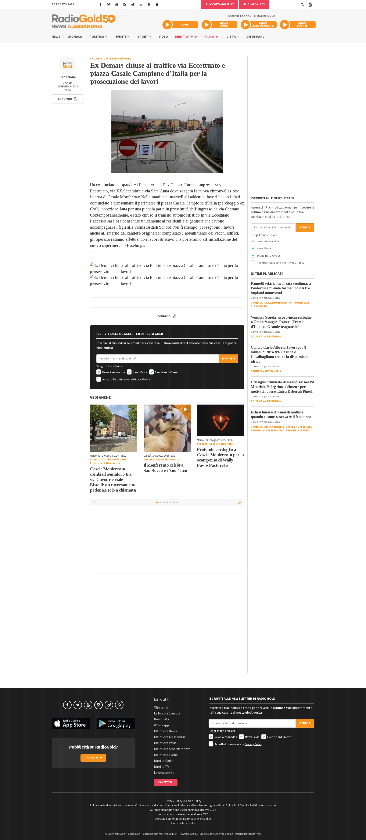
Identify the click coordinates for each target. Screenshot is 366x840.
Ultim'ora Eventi (166, 755)
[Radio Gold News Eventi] (297, 24)
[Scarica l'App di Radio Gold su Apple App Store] (71, 723)
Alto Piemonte (274, 427)
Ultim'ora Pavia (165, 743)
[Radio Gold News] (180, 24)
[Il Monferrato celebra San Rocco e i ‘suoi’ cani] (167, 428)
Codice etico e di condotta (152, 805)
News (56, 37)
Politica (97, 37)
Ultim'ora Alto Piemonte (172, 749)
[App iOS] (157, 4)
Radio (210, 37)
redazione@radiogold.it (220, 834)
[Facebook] (101, 4)
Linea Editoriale (180, 805)
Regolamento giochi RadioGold (212, 805)
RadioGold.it (133, 834)
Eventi (121, 37)
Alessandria (272, 336)
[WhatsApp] (141, 4)
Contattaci (165, 782)
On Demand (255, 37)
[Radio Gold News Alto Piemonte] (258, 24)
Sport (143, 37)
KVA (259, 834)
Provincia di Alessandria (105, 463)
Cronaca (74, 37)
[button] (67, 99)
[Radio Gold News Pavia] (219, 24)
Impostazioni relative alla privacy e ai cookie (183, 819)
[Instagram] (125, 4)
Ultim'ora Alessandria (170, 737)
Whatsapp (161, 725)
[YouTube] (117, 4)
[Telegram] (133, 4)
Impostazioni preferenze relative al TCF (183, 814)
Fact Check (241, 805)
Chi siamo (161, 707)
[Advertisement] (167, 540)
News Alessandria (113, 372)
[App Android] (149, 4)
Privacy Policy (141, 379)
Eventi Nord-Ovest (166, 372)
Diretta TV (184, 37)
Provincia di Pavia (297, 430)
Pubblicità (161, 719)
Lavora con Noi (164, 772)
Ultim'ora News (165, 731)
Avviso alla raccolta (183, 823)
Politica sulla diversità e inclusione (111, 805)
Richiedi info (93, 758)
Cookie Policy (192, 801)
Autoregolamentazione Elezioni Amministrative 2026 (183, 810)
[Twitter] (109, 4)
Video (163, 37)
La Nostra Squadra (167, 713)
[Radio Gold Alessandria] (83, 20)
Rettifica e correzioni (263, 805)
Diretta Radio (163, 760)
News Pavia (139, 372)
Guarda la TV (256, 4)
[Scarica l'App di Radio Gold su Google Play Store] (116, 723)
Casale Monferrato (117, 59)
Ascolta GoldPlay (221, 4)
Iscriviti (228, 358)
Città (232, 37)
